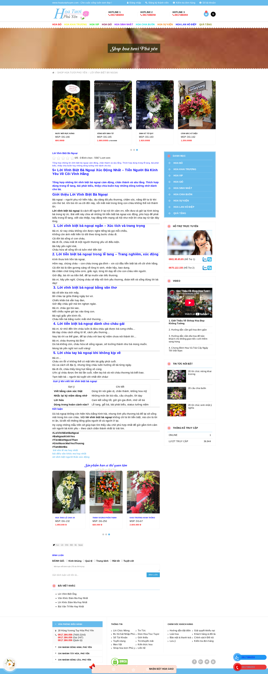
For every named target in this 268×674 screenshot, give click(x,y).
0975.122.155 (176, 268)
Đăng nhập (135, 3)
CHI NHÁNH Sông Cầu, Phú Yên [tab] (74, 660)
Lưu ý (173, 641)
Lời (62, 545)
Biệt (71, 545)
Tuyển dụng (119, 641)
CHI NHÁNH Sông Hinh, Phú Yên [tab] (75, 647)
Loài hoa (174, 634)
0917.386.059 (65, 635)
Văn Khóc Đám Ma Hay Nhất (73, 598)
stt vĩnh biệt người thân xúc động (70, 457)
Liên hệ (142, 648)
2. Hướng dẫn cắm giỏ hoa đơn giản (188, 330)
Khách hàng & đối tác (205, 634)
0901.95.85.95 (176, 259)
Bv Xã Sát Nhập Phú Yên (126, 634)
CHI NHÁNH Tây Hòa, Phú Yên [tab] (73, 653)
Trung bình (102, 561)
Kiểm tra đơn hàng (185, 3)
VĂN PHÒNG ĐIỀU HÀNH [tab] (70, 624)
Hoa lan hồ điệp (186, 24)
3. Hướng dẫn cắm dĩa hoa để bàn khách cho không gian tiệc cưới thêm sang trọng (188, 339)
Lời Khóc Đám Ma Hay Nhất (72, 602)
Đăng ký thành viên (158, 3)
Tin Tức (142, 630)
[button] (131, 150)
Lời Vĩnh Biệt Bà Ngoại (104, 72)
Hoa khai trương (75, 24)
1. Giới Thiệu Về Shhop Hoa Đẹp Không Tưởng (186, 322)
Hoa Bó (56, 24)
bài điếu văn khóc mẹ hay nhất (69, 453)
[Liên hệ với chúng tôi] (205, 259)
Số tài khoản (209, 3)
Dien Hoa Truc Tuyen (149, 634)
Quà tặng (205, 24)
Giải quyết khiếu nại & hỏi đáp (210, 630)
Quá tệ (88, 561)
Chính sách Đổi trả (204, 637)
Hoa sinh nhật (123, 24)
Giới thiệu (143, 637)
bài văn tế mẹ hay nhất (65, 450)
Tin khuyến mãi (146, 641)
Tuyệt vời (129, 561)
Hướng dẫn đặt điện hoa (182, 630)
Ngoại (80, 545)
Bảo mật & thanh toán (181, 637)
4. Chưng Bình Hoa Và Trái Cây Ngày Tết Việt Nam (188, 349)
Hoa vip (94, 24)
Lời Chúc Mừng (121, 630)
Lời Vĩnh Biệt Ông (67, 594)
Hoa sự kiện (165, 24)
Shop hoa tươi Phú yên (72, 72)
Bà (76, 545)
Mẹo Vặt (117, 644)
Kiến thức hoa (145, 644)
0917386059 (117, 15)
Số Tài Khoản (120, 637)
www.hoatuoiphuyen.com (65, 3)
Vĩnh (66, 545)
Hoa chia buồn (145, 24)
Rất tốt (116, 561)
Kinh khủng (75, 561)
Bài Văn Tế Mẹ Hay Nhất (71, 606)
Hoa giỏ (107, 24)
